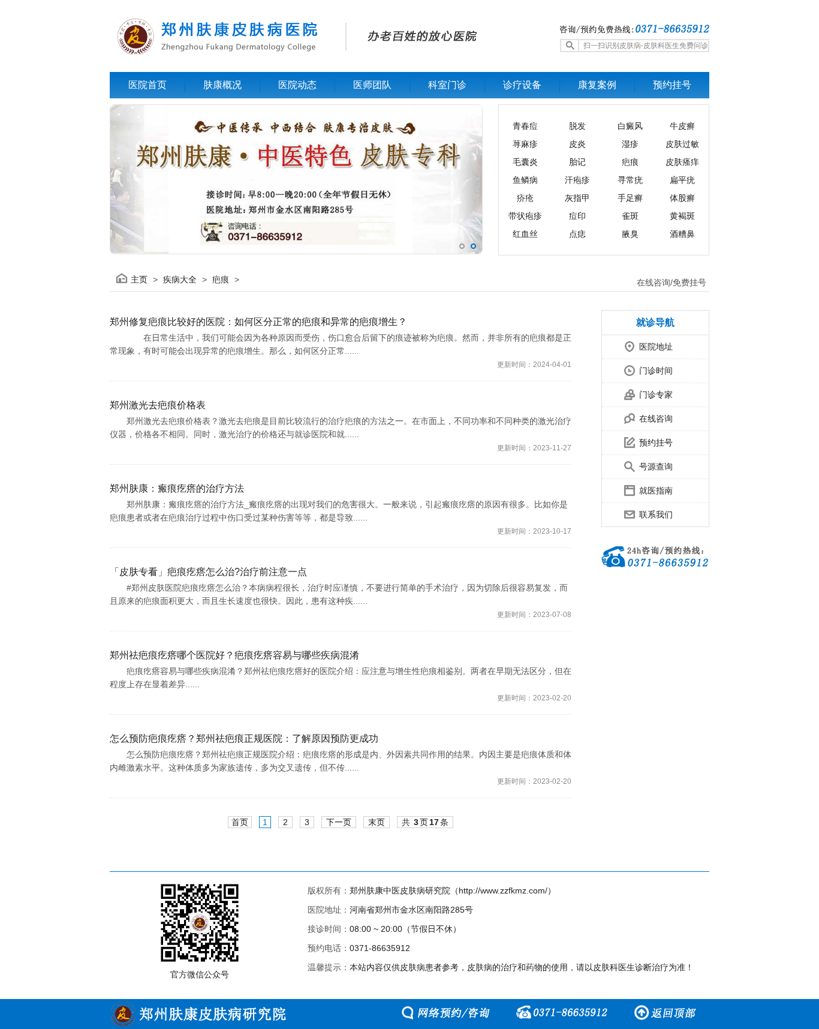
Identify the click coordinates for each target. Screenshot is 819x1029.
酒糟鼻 (682, 234)
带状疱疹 (525, 216)
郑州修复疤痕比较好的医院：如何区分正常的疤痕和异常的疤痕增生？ (258, 322)
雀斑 (630, 216)
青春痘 (525, 126)
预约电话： (329, 948)
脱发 (577, 126)
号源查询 (656, 466)
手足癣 (630, 198)
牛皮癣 (682, 126)
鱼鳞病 (525, 180)
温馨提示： (329, 967)
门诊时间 (656, 370)
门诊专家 (656, 394)
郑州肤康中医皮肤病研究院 (400, 890)
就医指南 (656, 490)
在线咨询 (656, 418)
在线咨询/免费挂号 (671, 282)
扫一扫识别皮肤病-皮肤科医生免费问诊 (645, 45)
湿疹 (630, 144)
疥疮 (525, 198)
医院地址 (656, 346)
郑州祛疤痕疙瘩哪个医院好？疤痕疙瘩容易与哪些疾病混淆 (234, 655)
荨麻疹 (525, 144)
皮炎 (577, 144)
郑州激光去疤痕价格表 (158, 405)
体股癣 (682, 198)
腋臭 (630, 234)
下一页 (338, 822)
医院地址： (329, 909)
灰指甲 (577, 198)
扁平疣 (682, 180)
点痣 (577, 234)
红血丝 (525, 234)
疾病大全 (180, 279)
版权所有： (329, 890)
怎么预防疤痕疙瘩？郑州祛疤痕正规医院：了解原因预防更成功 (244, 738)
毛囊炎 (525, 162)
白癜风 (630, 126)
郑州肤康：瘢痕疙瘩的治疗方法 (177, 488)
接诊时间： (329, 929)
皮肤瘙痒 (682, 162)
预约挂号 (656, 442)
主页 (139, 279)
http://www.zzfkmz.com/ (503, 890)
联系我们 (656, 514)
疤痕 (630, 162)
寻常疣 (630, 180)
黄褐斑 (682, 216)
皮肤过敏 (682, 144)
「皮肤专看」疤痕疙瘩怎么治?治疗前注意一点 (208, 572)
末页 (376, 822)
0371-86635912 (380, 948)
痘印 (577, 216)
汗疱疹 (577, 180)
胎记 (577, 162)
